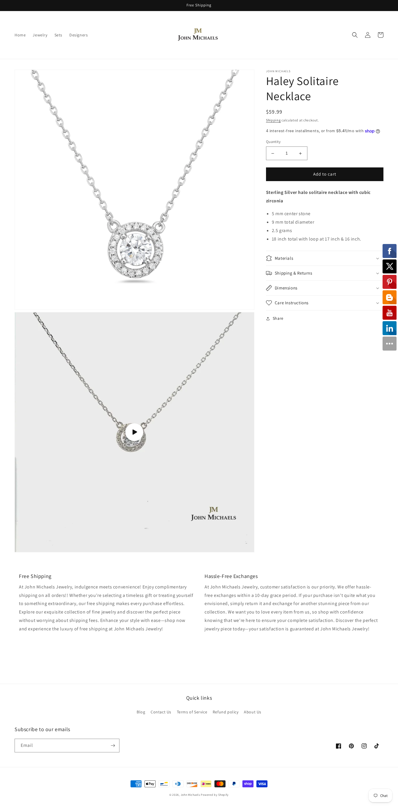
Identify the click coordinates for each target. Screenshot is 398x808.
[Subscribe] (112, 745)
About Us (252, 712)
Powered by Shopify (215, 795)
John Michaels (190, 795)
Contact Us (161, 712)
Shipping (273, 120)
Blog (141, 712)
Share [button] (278, 318)
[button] (354, 35)
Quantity (273, 141)
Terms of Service (192, 712)
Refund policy (226, 712)
